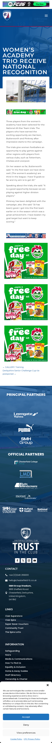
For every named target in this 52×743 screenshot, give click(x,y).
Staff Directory (13, 675)
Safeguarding (12, 650)
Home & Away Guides (16, 671)
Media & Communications (18, 659)
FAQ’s (8, 654)
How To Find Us (13, 663)
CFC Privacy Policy (32, 739)
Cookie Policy (16, 739)
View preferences (26, 732)
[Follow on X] (23, 560)
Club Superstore (13, 616)
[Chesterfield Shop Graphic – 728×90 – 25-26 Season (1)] (26, 237)
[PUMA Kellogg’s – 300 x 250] (26, 278)
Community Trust (14, 628)
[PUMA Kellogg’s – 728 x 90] (26, 113)
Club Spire (10, 620)
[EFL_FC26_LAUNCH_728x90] (26, 6)
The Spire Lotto (13, 632)
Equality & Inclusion (15, 667)
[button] (47, 685)
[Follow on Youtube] (34, 560)
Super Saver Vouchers (16, 624)
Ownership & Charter (16, 679)
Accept (26, 717)
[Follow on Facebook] (17, 560)
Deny (26, 724)
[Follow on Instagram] (29, 560)
